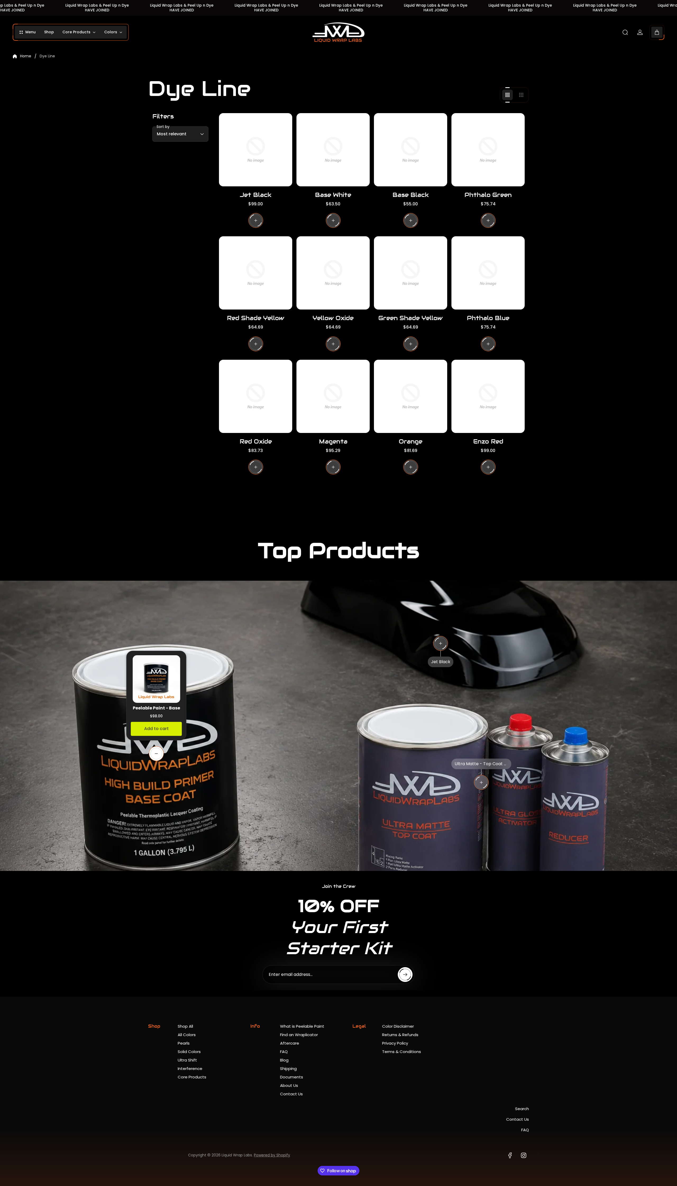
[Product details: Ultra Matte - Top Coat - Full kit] (481, 782)
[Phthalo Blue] (488, 273)
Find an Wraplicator (299, 1034)
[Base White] (333, 149)
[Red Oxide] (255, 396)
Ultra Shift (187, 1060)
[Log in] (640, 32)
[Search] (625, 32)
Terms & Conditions (401, 1051)
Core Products (192, 1077)
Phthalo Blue (488, 318)
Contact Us (291, 1094)
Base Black (410, 195)
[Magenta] (333, 396)
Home (25, 56)
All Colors (187, 1034)
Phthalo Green (488, 195)
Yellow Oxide (333, 318)
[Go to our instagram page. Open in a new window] (523, 1155)
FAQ (284, 1051)
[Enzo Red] (488, 396)
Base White (333, 195)
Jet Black (256, 195)
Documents (291, 1077)
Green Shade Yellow (410, 318)
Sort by (163, 126)
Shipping (288, 1068)
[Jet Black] (255, 149)
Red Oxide (256, 441)
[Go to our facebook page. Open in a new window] (510, 1155)
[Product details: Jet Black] (440, 643)
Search (522, 1108)
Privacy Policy (395, 1043)
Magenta (333, 441)
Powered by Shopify (272, 1155)
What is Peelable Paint (302, 1026)
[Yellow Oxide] (333, 273)
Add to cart (156, 729)
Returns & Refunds (400, 1034)
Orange (410, 441)
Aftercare (289, 1043)
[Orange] (410, 396)
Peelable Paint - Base (156, 708)
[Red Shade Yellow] (255, 273)
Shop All (185, 1026)
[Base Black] (410, 149)
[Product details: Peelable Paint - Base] (156, 753)
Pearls (184, 1043)
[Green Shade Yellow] (410, 273)
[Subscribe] (405, 974)
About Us (289, 1085)
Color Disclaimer (398, 1026)
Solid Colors (189, 1051)
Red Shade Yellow (255, 318)
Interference (190, 1068)
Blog (284, 1060)
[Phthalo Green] (488, 149)
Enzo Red (488, 441)
